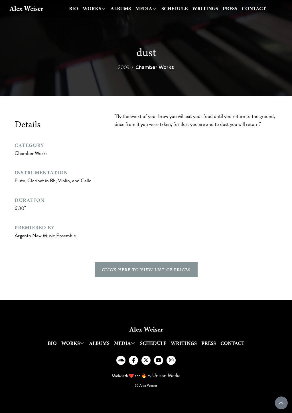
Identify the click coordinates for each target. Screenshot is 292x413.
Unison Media (166, 375)
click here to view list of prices (146, 269)
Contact (254, 8)
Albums (120, 8)
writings (205, 8)
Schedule (174, 8)
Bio (73, 8)
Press (230, 8)
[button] (94, 8)
